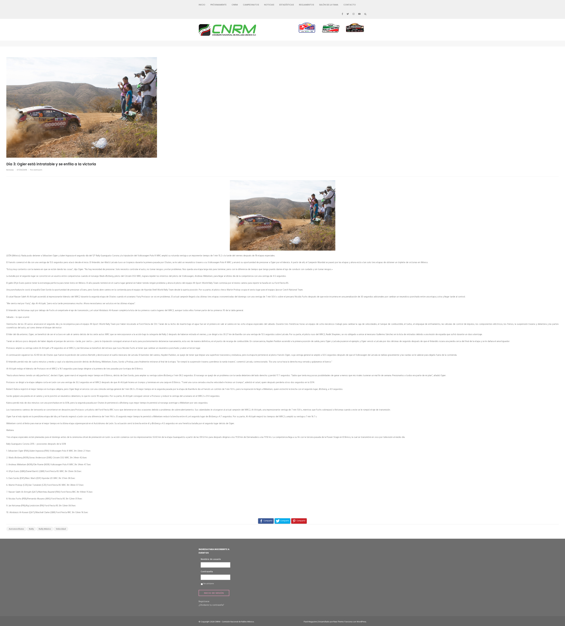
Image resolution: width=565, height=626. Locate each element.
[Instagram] (353, 14)
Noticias (269, 4)
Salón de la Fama (328, 4)
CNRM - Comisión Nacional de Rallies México (234, 621)
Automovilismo (16, 529)
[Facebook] (342, 14)
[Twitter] (348, 14)
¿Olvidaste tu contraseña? (211, 605)
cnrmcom (37, 170)
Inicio (202, 4)
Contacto (349, 4)
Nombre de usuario (211, 559)
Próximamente (218, 4)
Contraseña (207, 571)
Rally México (45, 529)
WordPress (361, 621)
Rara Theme (338, 621)
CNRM (235, 4)
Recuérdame (208, 583)
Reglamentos (306, 4)
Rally (31, 529)
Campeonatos (251, 4)
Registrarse (204, 601)
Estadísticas (286, 4)
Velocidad (61, 529)
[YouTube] (359, 14)
